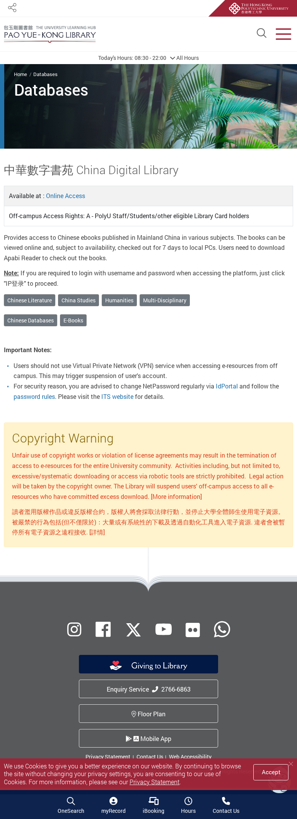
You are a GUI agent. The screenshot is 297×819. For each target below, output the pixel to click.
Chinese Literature (29, 300)
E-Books (73, 320)
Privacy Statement (107, 756)
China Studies (78, 300)
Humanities (119, 300)
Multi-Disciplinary (164, 300)
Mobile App (155, 738)
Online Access (65, 196)
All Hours (148, 57)
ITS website (117, 396)
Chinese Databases (30, 320)
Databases (45, 74)
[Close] (290, 764)
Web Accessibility (190, 756)
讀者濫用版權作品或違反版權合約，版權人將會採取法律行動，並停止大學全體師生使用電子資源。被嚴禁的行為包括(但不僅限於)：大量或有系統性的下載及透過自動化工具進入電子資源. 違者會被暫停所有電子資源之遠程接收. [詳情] (148, 521)
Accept (271, 772)
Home (20, 74)
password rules (34, 396)
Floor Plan (151, 714)
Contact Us (150, 756)
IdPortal (227, 386)
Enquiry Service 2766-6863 (149, 689)
